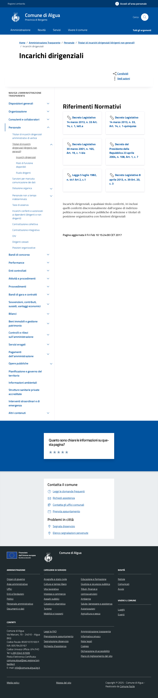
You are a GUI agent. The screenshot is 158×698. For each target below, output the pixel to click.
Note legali (86, 641)
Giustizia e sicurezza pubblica (95, 584)
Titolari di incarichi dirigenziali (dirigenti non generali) (106, 42)
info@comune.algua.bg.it (27, 668)
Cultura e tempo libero (55, 584)
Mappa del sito (63, 682)
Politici (10, 599)
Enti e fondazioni (15, 594)
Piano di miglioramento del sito (96, 656)
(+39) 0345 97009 (20, 653)
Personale (69, 42)
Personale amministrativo (20, 604)
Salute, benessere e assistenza (96, 604)
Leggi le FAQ (50, 631)
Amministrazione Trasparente (44, 42)
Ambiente (86, 599)
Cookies (85, 646)
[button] (131, 4)
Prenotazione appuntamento (58, 636)
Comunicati (123, 584)
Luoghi (121, 609)
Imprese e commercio (55, 594)
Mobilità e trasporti (53, 613)
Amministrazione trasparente (96, 631)
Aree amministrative (17, 584)
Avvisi (121, 589)
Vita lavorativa (51, 589)
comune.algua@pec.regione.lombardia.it (23, 662)
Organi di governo (16, 579)
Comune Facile (127, 686)
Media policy (13, 682)
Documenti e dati (15, 608)
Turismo (48, 608)
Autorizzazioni (88, 608)
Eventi (121, 614)
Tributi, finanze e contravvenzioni (89, 591)
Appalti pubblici (51, 599)
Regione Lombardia (16, 3)
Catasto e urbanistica (54, 604)
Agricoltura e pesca (90, 613)
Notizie (121, 579)
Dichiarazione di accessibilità (95, 651)
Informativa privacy (91, 636)
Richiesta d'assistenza (55, 646)
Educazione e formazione (93, 579)
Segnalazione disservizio (56, 641)
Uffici (9, 589)
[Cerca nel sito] (144, 17)
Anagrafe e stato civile (55, 579)
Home (22, 42)
